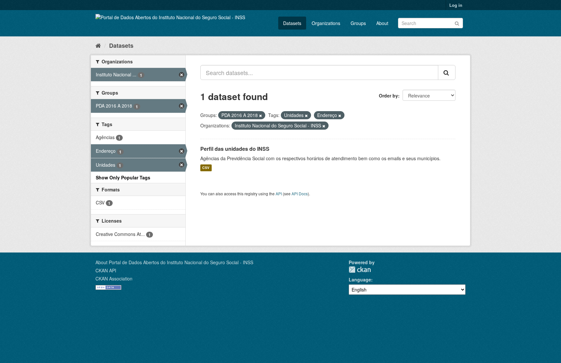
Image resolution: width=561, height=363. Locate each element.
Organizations (326, 23)
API (279, 193)
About (382, 23)
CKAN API (105, 270)
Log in (455, 5)
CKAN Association (113, 278)
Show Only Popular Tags (123, 177)
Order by (388, 95)
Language (360, 279)
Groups (358, 23)
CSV (205, 167)
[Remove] (260, 115)
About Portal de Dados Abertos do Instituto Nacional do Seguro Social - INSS (174, 262)
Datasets (292, 23)
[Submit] (457, 22)
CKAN (360, 269)
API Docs (300, 193)
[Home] (98, 45)
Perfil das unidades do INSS (234, 148)
